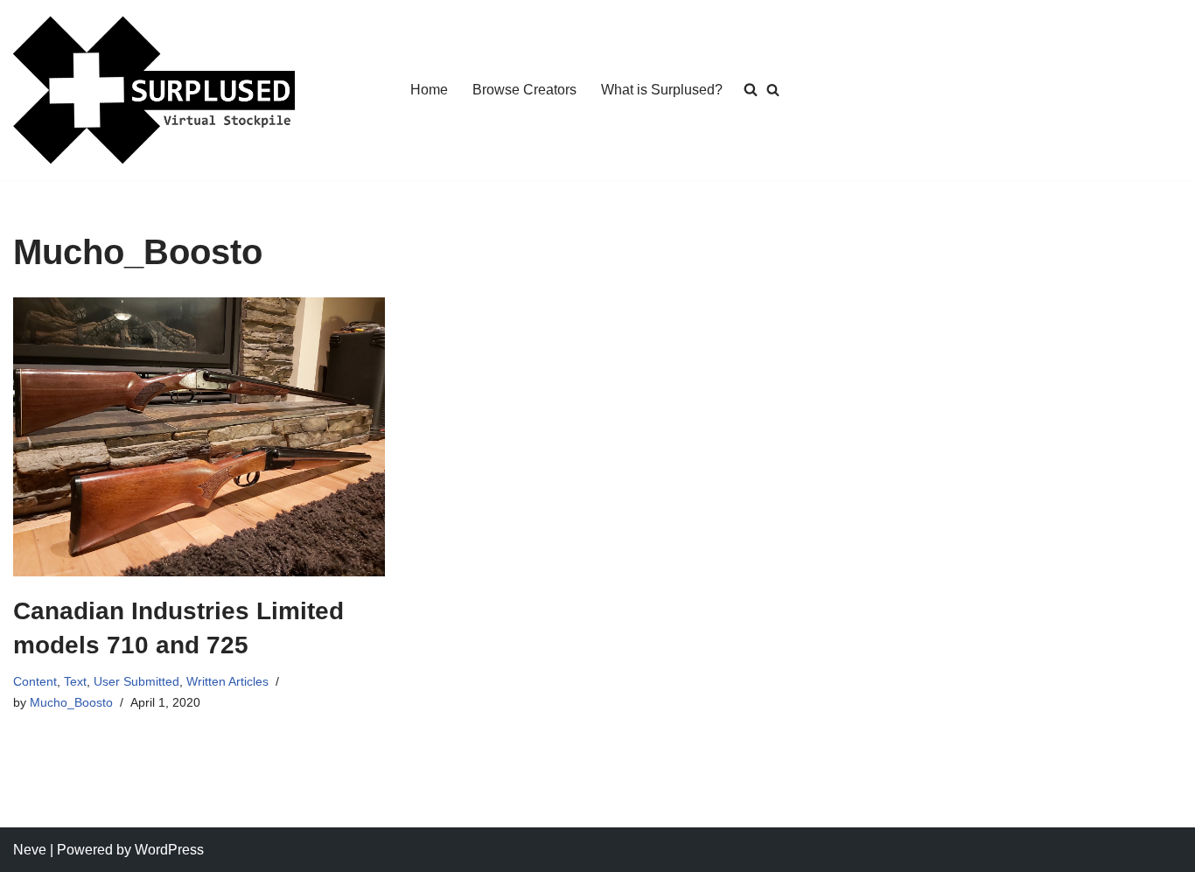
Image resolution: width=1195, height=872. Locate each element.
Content (35, 681)
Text (75, 681)
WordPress (169, 849)
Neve (29, 849)
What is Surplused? (662, 89)
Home (429, 89)
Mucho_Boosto (71, 702)
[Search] (772, 89)
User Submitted (136, 681)
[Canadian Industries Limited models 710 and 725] (199, 436)
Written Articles (227, 681)
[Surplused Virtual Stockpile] (154, 90)
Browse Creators (524, 89)
